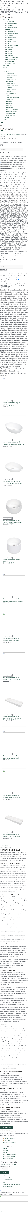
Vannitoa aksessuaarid (12, 33)
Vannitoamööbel (9, 21)
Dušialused (9, 53)
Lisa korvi (8, 410)
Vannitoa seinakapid (11, 27)
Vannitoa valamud (11, 37)
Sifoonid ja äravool (11, 41)
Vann (7, 43)
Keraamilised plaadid (11, 59)
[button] (8, 401)
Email (1, 1169)
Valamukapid (9, 25)
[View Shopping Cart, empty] (1, 122)
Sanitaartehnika (9, 35)
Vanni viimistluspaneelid (12, 45)
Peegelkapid (9, 29)
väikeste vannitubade (15, 928)
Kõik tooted (6, 19)
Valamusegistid (10, 39)
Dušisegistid (9, 55)
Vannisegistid (9, 47)
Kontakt (5, 67)
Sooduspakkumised (10, 63)
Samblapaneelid (10, 61)
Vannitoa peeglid (10, 31)
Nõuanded (6, 65)
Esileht (1, 134)
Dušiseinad (9, 49)
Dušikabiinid (9, 51)
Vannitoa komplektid (11, 23)
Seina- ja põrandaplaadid (11, 57)
